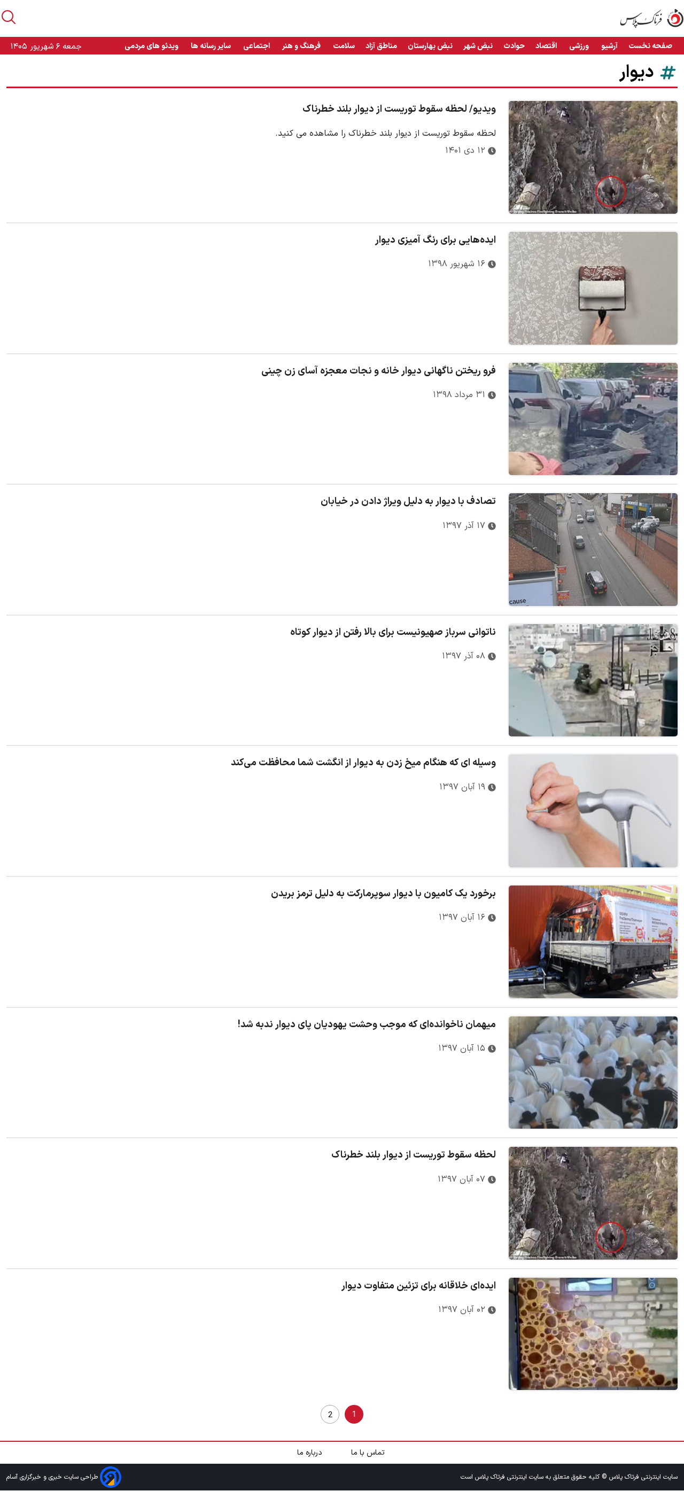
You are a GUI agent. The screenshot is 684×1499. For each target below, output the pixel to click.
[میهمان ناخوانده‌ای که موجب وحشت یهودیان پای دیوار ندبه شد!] (593, 1072)
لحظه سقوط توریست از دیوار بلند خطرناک (413, 1155)
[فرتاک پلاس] (652, 18)
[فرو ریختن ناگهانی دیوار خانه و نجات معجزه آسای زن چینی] (593, 419)
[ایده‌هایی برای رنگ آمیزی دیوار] (593, 288)
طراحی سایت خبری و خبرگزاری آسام (53, 1477)
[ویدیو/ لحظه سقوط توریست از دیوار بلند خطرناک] (593, 157)
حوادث (514, 46)
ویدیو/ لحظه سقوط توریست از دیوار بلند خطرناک (399, 109)
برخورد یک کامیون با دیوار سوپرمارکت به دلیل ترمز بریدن (383, 894)
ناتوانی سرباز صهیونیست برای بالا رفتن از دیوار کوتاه (393, 632)
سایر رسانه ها (211, 46)
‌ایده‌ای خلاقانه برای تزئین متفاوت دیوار (418, 1286)
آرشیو (609, 46)
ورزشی (579, 46)
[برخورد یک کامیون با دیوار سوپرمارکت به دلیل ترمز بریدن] (593, 942)
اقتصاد (546, 46)
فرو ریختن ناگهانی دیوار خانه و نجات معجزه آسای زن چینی (378, 371)
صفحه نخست (650, 46)
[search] (8, 17)
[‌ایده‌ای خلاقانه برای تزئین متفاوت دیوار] (593, 1334)
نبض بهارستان (430, 46)
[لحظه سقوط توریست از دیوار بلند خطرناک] (593, 1203)
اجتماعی (257, 46)
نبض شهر (478, 46)
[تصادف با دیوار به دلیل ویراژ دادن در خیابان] (593, 549)
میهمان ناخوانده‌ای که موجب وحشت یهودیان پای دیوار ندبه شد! (367, 1025)
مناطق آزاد (381, 46)
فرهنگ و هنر (302, 46)
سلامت (344, 46)
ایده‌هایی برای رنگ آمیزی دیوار (435, 240)
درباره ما (310, 1452)
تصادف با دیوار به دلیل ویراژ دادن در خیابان (408, 501)
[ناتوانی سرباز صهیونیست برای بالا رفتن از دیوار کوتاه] (593, 680)
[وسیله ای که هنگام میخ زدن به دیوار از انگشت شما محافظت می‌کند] (593, 811)
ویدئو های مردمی (152, 46)
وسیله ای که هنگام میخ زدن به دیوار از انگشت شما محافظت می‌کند (363, 763)
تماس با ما (369, 1452)
